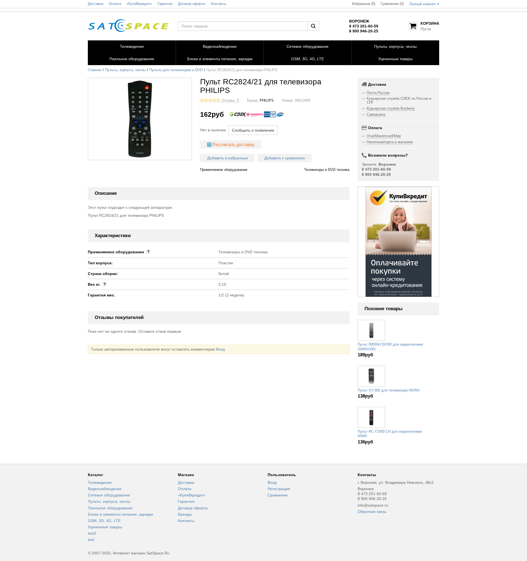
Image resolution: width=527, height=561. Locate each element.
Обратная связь (372, 511)
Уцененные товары (105, 527)
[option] (398, 242)
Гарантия (186, 501)
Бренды (185, 514)
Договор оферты (193, 508)
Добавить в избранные (227, 158)
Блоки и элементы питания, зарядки (120, 514)
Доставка (186, 482)
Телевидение (100, 482)
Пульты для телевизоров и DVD (176, 70)
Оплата (184, 489)
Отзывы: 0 (230, 100)
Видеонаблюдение (105, 489)
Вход (220, 349)
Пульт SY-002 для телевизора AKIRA (389, 390)
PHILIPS (267, 100)
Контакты (186, 520)
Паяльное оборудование (110, 508)
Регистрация (279, 489)
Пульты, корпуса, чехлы (125, 70)
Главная (94, 70)
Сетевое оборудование (109, 495)
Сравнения (278, 495)
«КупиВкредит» (191, 495)
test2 (92, 533)
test (91, 539)
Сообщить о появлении (253, 130)
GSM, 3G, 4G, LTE (104, 520)
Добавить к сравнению (284, 158)
